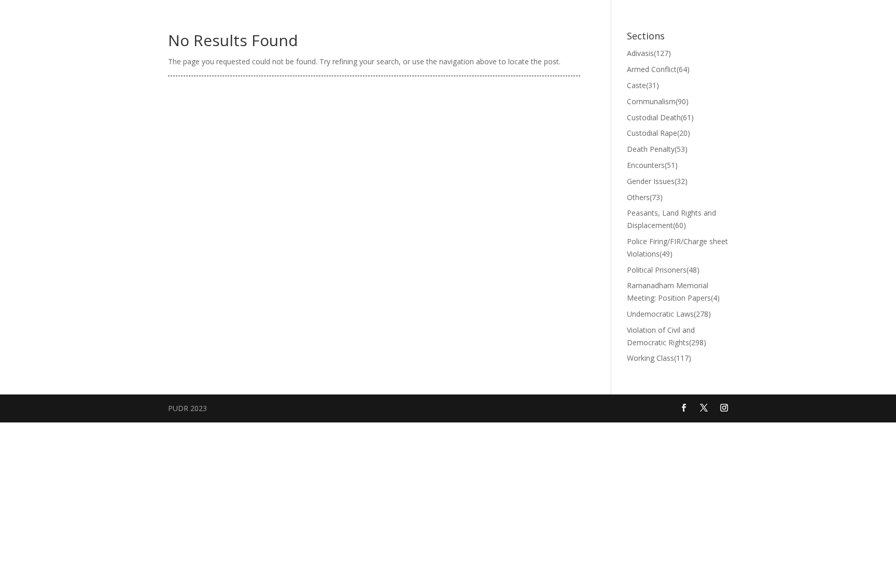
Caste (643, 85)
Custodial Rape (658, 133)
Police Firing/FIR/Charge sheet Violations (677, 247)
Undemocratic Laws (669, 314)
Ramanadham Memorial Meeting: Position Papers (673, 291)
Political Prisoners (663, 270)
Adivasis (649, 53)
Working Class (659, 358)
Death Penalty (657, 149)
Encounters (652, 165)
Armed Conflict (658, 69)
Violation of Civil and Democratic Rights (666, 336)
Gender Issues (657, 181)
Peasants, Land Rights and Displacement (671, 219)
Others (645, 197)
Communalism (658, 101)
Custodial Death (660, 117)
